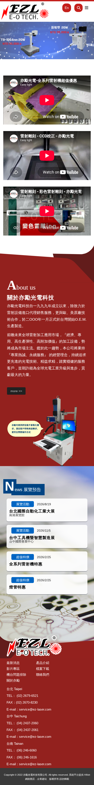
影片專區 (13, 668)
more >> (16, 391)
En (67, 8)
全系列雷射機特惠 (25, 564)
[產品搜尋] (75, 8)
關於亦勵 (13, 680)
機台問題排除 (16, 674)
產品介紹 (42, 663)
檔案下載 (42, 668)
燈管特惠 (17, 587)
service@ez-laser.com (35, 709)
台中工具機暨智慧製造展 (32, 538)
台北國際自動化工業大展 (32, 511)
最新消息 (13, 663)
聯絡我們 (42, 674)
